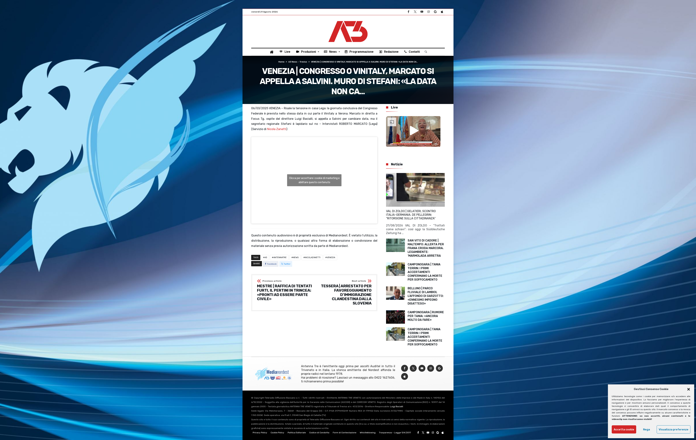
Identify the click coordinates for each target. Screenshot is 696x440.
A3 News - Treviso (297, 62)
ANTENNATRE (280, 257)
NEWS (296, 257)
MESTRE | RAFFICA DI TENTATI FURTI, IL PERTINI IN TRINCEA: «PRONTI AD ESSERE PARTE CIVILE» (284, 290)
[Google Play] (435, 12)
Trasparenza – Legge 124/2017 (395, 432)
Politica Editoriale (297, 432)
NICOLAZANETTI (312, 257)
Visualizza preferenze (673, 429)
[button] (688, 389)
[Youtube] (422, 12)
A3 (266, 257)
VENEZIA (331, 257)
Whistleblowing (368, 432)
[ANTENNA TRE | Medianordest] (348, 21)
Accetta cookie (624, 429)
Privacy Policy (260, 432)
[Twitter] (415, 12)
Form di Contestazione (344, 432)
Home (281, 62)
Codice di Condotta (319, 432)
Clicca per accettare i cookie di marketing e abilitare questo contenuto (314, 180)
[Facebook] (408, 12)
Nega (646, 429)
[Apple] (442, 12)
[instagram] (428, 12)
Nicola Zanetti (276, 129)
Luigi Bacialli (396, 406)
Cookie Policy (277, 432)
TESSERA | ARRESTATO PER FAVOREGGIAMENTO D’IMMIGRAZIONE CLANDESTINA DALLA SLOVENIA (346, 292)
